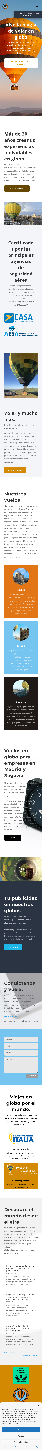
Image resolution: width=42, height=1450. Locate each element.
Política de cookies (8, 1447)
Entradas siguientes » (30, 1355)
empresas (12, 837)
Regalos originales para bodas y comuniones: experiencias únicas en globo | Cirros (20, 1297)
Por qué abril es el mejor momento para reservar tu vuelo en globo (19, 1328)
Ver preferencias (21, 1442)
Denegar (21, 1436)
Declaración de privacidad (23, 1447)
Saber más (13, 947)
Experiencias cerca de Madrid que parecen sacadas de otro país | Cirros (20, 1268)
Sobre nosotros (17, 188)
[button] (39, 1405)
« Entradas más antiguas (13, 1352)
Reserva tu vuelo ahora (21, 63)
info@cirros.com (10, 1016)
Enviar (32, 1075)
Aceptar (21, 1430)
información (15, 470)
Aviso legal (36, 1447)
